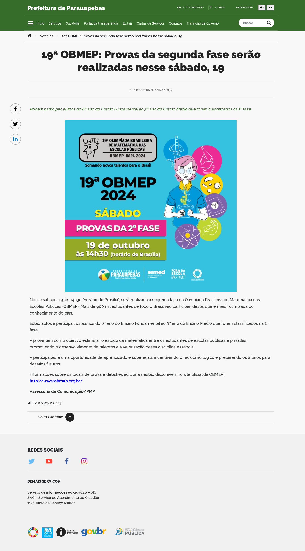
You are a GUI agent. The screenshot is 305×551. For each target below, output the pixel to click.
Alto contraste (193, 7)
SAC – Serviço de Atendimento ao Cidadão (63, 498)
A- (270, 7)
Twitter (31, 461)
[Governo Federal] (98, 532)
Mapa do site (244, 7)
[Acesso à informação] (67, 532)
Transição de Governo (203, 23)
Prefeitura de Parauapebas (66, 8)
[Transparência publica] (130, 532)
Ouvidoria (72, 23)
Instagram (84, 461)
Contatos (175, 23)
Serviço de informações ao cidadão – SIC (61, 492)
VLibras (220, 7)
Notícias (46, 36)
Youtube (49, 461)
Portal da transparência (101, 23)
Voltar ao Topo (50, 417)
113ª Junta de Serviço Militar (51, 503)
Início (40, 23)
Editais (127, 23)
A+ (262, 7)
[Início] (29, 36)
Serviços (55, 23)
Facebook (67, 461)
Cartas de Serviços (151, 23)
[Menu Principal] (30, 23)
